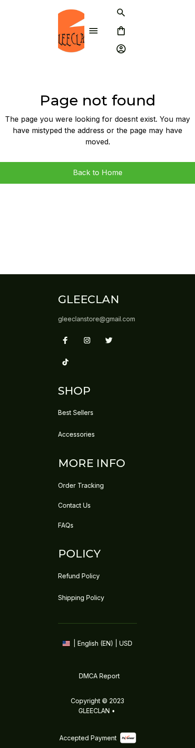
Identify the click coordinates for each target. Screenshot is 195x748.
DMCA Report (99, 676)
